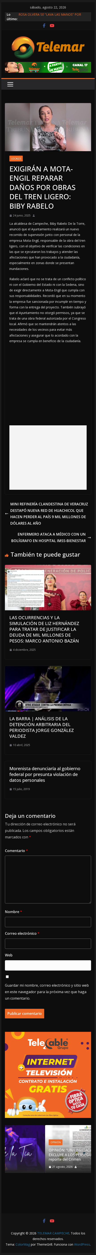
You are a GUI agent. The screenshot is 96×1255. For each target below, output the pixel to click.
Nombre (13, 911)
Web (9, 955)
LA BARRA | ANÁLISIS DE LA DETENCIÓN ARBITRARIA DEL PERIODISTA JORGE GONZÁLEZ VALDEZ (41, 727)
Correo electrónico (22, 933)
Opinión (18, 1142)
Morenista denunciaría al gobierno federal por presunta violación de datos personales (44, 774)
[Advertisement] (48, 457)
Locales (16, 158)
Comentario (16, 850)
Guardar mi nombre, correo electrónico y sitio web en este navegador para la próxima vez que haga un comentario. (47, 992)
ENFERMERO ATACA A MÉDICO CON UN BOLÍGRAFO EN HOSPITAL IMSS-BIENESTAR (48, 537)
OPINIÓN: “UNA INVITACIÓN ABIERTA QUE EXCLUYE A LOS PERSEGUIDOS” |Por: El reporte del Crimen (47, 1155)
